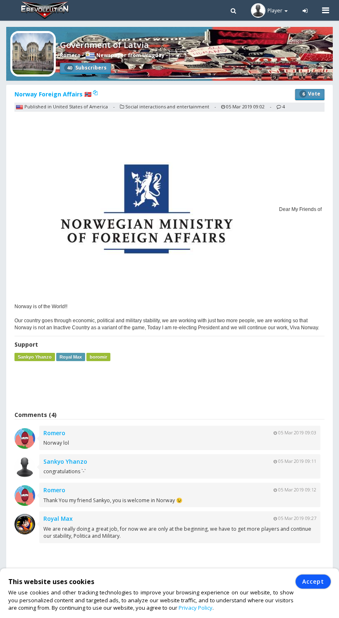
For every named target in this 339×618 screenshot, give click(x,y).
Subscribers (87, 67)
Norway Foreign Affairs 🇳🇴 (53, 94)
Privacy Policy (195, 607)
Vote (311, 93)
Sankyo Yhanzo (35, 357)
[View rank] (177, 55)
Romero (70, 55)
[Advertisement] (169, 386)
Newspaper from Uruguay (130, 55)
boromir (98, 357)
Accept (313, 581)
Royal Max (71, 357)
